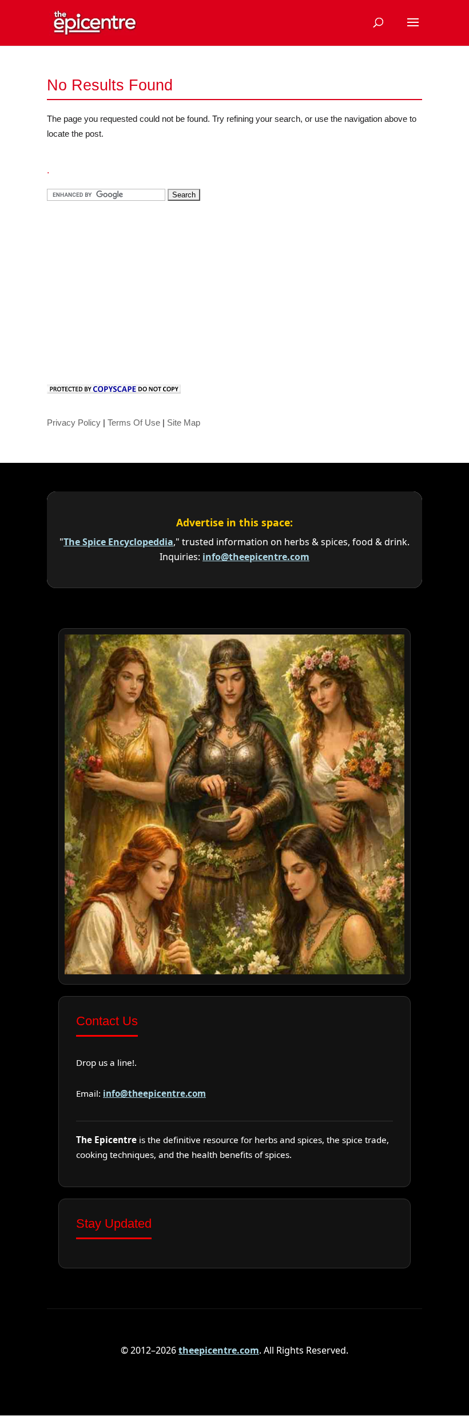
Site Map (183, 422)
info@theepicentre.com (255, 556)
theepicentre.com (218, 1350)
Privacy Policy (74, 422)
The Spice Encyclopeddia (118, 542)
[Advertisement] (132, 290)
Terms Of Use (134, 422)
